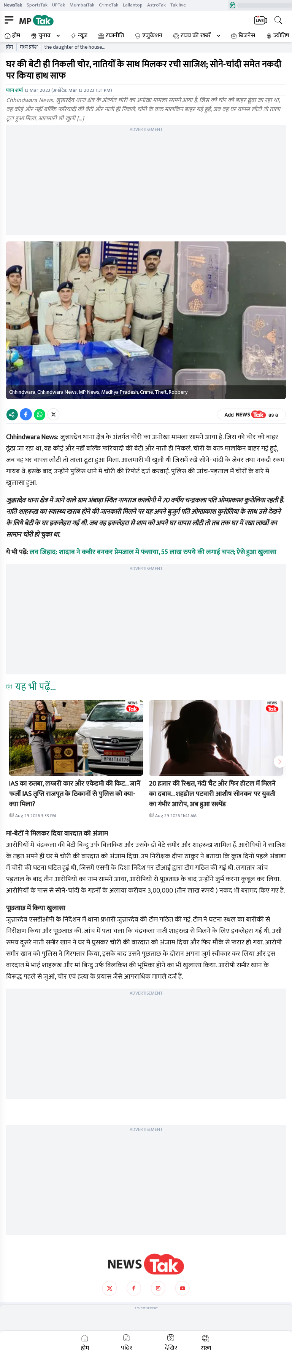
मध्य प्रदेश (29, 47)
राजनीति (115, 35)
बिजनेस (246, 35)
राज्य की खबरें (196, 35)
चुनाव (44, 35)
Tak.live (178, 5)
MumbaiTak (82, 5)
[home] (146, 1264)
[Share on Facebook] (26, 414)
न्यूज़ (82, 35)
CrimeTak (108, 5)
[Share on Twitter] (53, 414)
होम (16, 35)
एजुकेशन (152, 35)
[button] (76, 738)
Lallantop (133, 5)
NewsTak (13, 5)
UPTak (58, 5)
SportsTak (37, 5)
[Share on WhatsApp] (39, 414)
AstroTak (156, 5)
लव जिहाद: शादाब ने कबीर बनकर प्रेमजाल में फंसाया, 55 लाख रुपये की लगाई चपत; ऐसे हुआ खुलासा (153, 552)
